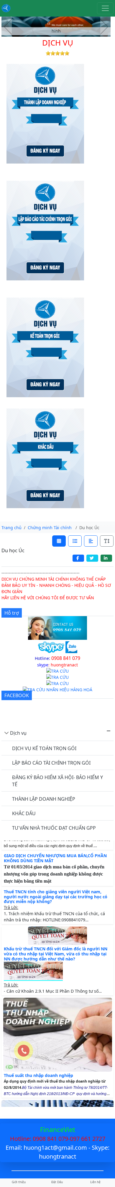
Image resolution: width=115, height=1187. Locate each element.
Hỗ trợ (11, 613)
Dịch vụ (18, 733)
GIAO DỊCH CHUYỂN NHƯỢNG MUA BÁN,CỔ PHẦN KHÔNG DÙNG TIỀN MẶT (55, 863)
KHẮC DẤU (24, 813)
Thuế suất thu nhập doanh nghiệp (38, 1080)
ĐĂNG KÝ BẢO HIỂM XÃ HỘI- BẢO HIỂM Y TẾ (57, 781)
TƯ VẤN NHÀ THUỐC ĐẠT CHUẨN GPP (54, 828)
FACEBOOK (16, 695)
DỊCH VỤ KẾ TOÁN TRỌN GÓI (44, 748)
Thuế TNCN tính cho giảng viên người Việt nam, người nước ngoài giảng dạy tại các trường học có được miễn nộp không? (55, 902)
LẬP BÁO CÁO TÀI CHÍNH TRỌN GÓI (51, 763)
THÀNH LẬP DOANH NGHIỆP (43, 799)
